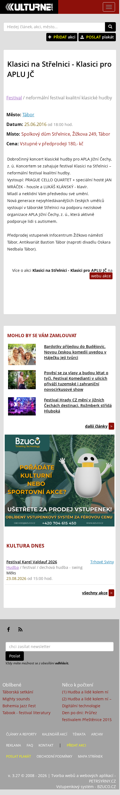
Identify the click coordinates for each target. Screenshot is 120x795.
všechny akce (95, 592)
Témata (79, 734)
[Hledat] (110, 27)
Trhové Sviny (102, 561)
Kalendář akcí (54, 734)
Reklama (13, 745)
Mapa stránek (90, 756)
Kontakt (46, 745)
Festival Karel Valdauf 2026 (31, 561)
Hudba (12, 567)
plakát (100, 37)
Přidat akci (76, 745)
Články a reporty (21, 734)
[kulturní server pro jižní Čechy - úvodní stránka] (29, 7)
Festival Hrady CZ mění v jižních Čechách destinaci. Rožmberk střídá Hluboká (78, 405)
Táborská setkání (17, 692)
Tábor (28, 115)
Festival (14, 98)
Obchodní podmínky (54, 756)
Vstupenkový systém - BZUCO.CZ (86, 786)
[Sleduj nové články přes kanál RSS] (20, 629)
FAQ (30, 745)
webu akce (101, 275)
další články (96, 426)
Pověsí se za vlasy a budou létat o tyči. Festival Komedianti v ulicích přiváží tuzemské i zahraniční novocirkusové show (76, 381)
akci (64, 37)
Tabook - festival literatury (26, 712)
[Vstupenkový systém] (59, 480)
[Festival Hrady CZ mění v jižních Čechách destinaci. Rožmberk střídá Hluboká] (21, 406)
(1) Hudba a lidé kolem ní (85, 692)
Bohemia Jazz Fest (19, 705)
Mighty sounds (16, 698)
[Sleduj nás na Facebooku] (8, 629)
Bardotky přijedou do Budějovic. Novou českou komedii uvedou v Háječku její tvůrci (75, 352)
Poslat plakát (18, 756)
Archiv (97, 734)
